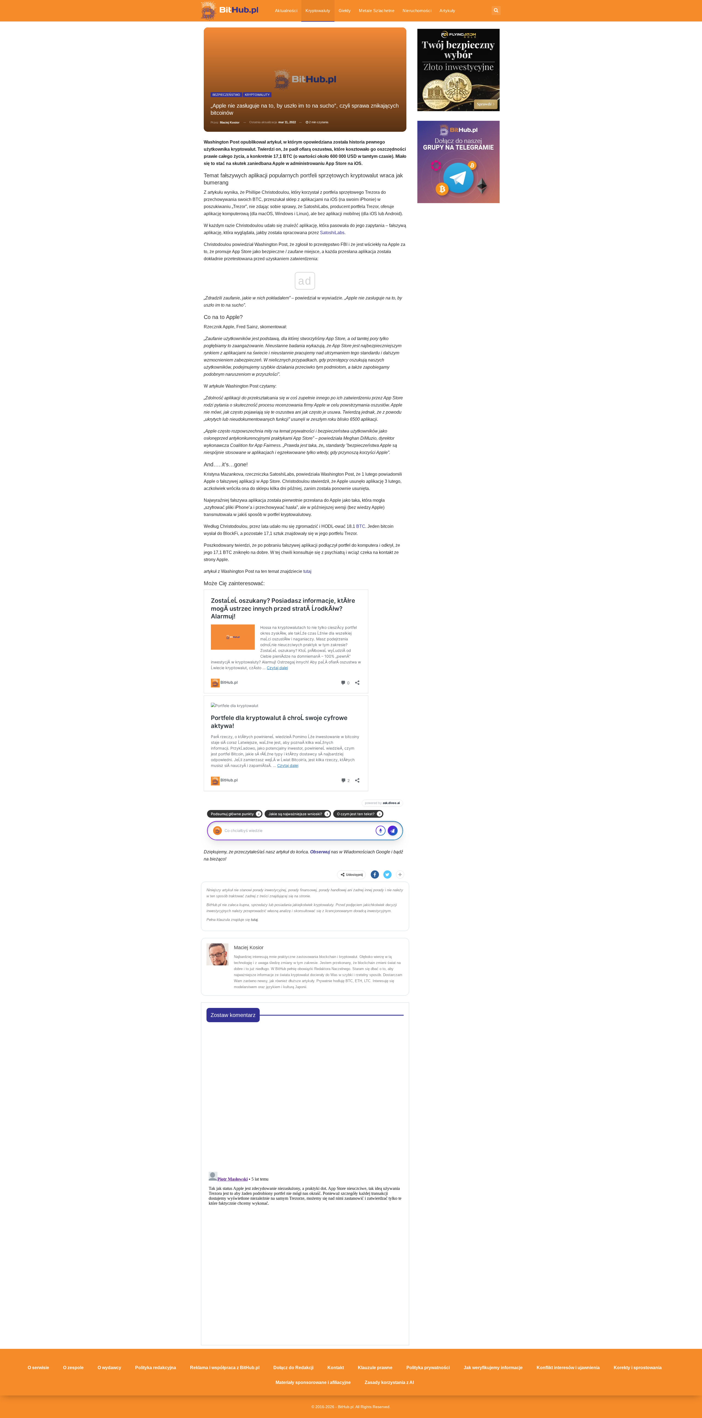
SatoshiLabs (332, 232)
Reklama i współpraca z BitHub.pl (224, 1367)
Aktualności (286, 10)
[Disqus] (305, 1095)
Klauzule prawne (375, 1367)
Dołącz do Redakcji (293, 1367)
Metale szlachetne (376, 10)
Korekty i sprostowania (638, 1367)
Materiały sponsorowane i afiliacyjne (313, 1382)
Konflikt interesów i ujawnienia (568, 1367)
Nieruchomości (417, 10)
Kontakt (335, 1367)
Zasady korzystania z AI (389, 1382)
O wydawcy (109, 1367)
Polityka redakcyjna (155, 1367)
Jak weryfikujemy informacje (493, 1367)
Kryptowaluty (317, 10)
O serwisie (38, 1367)
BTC (360, 526)
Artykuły (447, 10)
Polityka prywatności (428, 1367)
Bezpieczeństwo (226, 94)
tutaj (307, 571)
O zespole (73, 1367)
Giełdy (345, 10)
